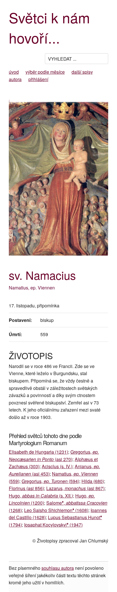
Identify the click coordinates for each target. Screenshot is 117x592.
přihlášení (38, 79)
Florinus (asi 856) (26, 488)
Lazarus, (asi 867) (75, 488)
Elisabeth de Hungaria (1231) (38, 452)
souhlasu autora (57, 568)
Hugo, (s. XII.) (41, 495)
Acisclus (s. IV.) (57, 466)
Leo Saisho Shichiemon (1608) (56, 510)
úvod (14, 72)
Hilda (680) (93, 481)
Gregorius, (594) (50, 481)
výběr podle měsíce (45, 72)
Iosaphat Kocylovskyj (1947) (53, 524)
